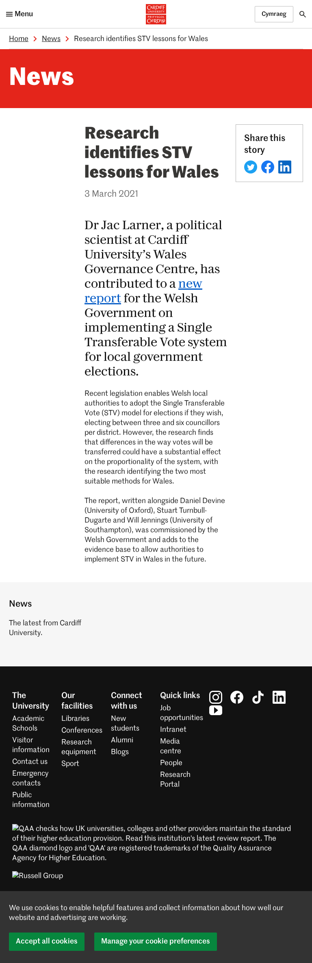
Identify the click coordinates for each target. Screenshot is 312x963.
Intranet (173, 729)
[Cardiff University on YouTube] (215, 710)
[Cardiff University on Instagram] (215, 697)
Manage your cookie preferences (155, 941)
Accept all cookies (47, 941)
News (51, 39)
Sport (70, 764)
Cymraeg (274, 14)
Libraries (75, 718)
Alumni (122, 740)
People (171, 763)
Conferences (81, 730)
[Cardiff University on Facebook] (236, 697)
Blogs (120, 752)
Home (18, 39)
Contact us (30, 762)
